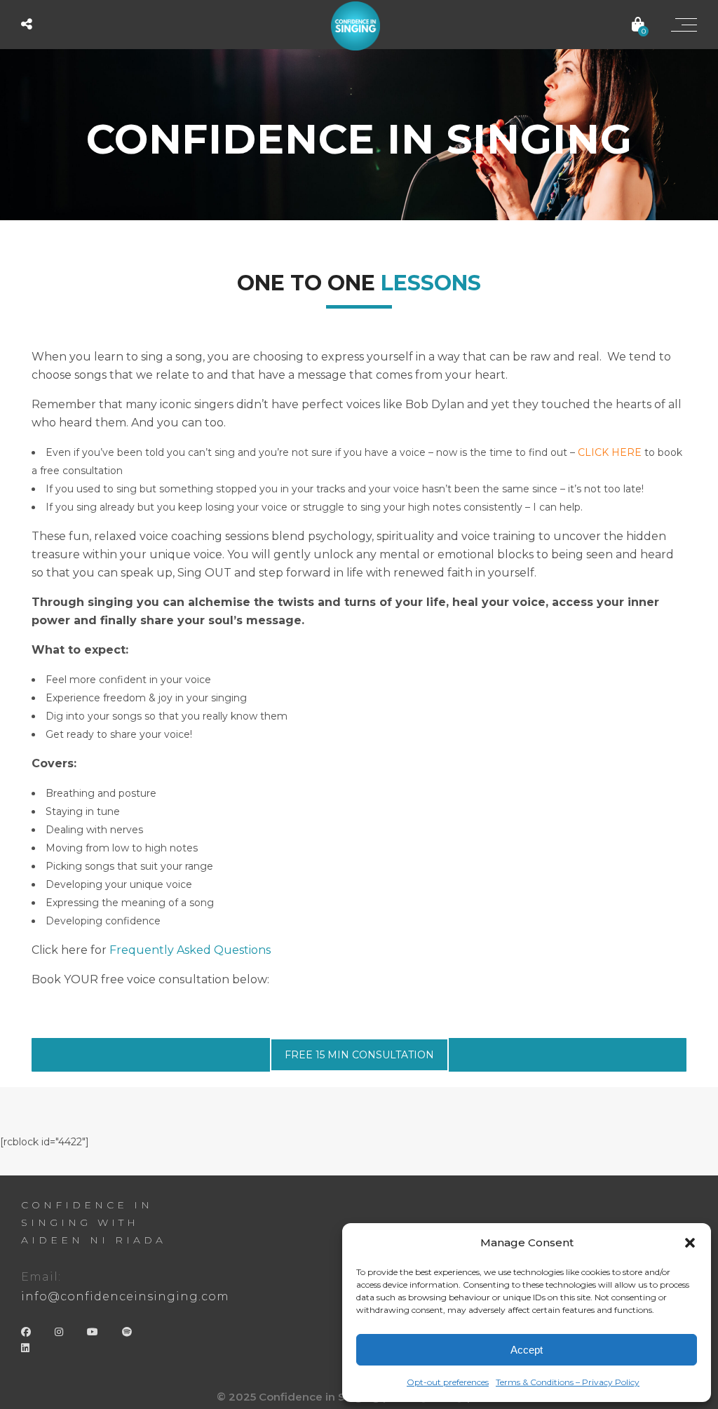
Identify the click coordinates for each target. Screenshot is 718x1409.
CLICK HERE (610, 452)
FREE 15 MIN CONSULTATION (359, 1055)
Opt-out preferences (448, 1382)
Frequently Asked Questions (190, 950)
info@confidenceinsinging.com (125, 1296)
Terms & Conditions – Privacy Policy (567, 1382)
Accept (526, 1350)
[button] (690, 1243)
